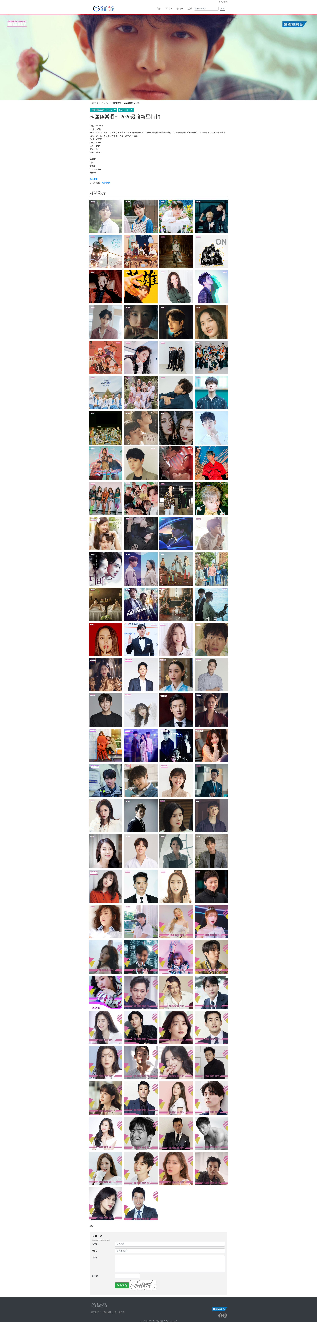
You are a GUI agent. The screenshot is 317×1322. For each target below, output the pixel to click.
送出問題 (122, 1285)
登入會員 (224, 2)
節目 (168, 8)
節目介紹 (105, 103)
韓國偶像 (106, 183)
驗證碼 (95, 1276)
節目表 (179, 8)
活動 (190, 8)
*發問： (95, 1257)
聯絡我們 (107, 1312)
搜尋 (222, 9)
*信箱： (95, 1251)
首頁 (159, 8)
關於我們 (95, 1312)
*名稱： (95, 1244)
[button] (105, 216)
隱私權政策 (119, 1312)
